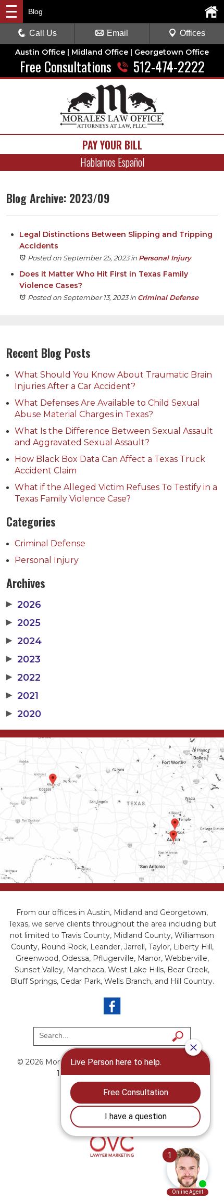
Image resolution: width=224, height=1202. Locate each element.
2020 (23, 714)
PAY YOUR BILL (112, 145)
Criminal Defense (168, 297)
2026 (23, 604)
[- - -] (11, 11)
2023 (23, 659)
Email (117, 33)
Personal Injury (165, 258)
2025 (23, 623)
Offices (192, 33)
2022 (23, 677)
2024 (24, 641)
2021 (22, 696)
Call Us (43, 33)
